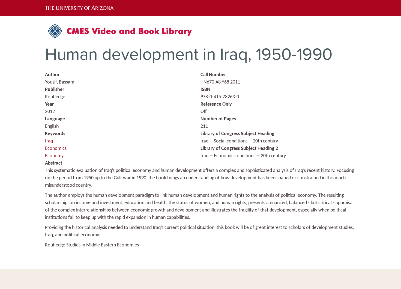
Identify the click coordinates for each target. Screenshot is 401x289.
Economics (56, 148)
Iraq (49, 141)
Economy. (55, 156)
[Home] (122, 33)
